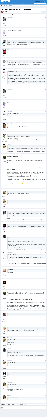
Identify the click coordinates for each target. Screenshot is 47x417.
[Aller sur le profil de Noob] (4, 31)
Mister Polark (5, 11)
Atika (4, 17)
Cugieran (4, 252)
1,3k (4, 23)
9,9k (4, 76)
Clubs (25, 3)
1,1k (4, 129)
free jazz (4, 234)
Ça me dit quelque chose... (10, 272)
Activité (12, 3)
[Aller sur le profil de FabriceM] (4, 61)
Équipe (7, 5)
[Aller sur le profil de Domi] (4, 157)
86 (8, 404)
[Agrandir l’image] (22, 183)
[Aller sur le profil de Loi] (4, 225)
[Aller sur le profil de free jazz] (4, 236)
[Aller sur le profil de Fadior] (4, 146)
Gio (3, 267)
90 (13, 404)
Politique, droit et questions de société (12, 12)
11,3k (4, 354)
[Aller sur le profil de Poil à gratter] (4, 52)
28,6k (4, 377)
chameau (4, 123)
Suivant (21, 404)
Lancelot (4, 312)
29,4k (4, 139)
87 (9, 404)
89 (12, 404)
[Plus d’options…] (45, 17)
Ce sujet (43, 3)
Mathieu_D (4, 371)
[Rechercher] (45, 3)
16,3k (4, 258)
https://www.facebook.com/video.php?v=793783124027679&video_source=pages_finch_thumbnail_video (19, 281)
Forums (1, 5)
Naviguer (9, 3)
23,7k (4, 319)
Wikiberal (23, 3)
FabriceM (4, 100)
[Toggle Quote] (8, 71)
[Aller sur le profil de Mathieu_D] (4, 373)
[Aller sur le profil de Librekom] (4, 135)
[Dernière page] (22, 14)
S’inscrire (45, 1)
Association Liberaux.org (3, 3)
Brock (4, 326)
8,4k (4, 65)
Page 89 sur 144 (25, 404)
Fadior (4, 144)
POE (4, 69)
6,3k (4, 55)
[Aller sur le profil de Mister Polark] (2, 12)
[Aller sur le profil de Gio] (4, 270)
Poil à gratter (4, 49)
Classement (10, 5)
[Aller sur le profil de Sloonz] (4, 41)
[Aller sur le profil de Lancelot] (4, 314)
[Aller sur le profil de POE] (4, 72)
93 (17, 404)
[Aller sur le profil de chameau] (4, 126)
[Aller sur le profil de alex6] (4, 212)
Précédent (3, 404)
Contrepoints (19, 3)
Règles (4, 5)
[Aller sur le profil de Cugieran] (4, 254)
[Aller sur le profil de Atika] (4, 19)
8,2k (4, 274)
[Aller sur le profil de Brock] (4, 328)
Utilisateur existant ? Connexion (38, 1)
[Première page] (1, 14)
